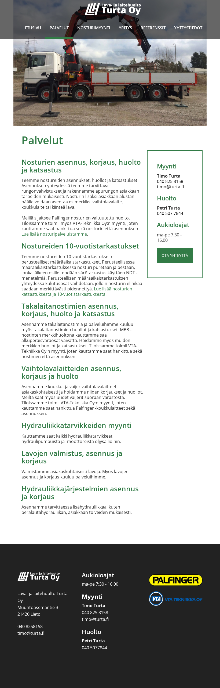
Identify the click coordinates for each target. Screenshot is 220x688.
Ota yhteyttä (175, 255)
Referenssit (153, 27)
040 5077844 (94, 648)
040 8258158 (30, 626)
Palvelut (59, 27)
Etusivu (33, 27)
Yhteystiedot (188, 27)
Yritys (125, 27)
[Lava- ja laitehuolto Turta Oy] (113, 9)
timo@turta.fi (170, 187)
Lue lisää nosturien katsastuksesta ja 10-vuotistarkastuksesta (76, 291)
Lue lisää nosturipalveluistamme (54, 234)
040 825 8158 (170, 181)
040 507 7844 (170, 213)
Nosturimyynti (93, 27)
